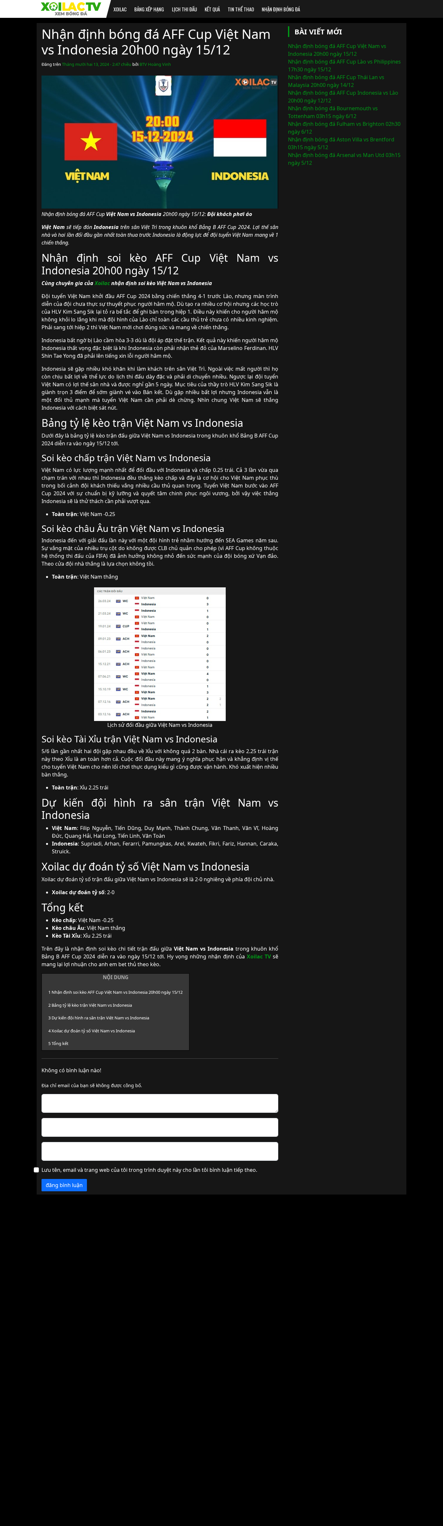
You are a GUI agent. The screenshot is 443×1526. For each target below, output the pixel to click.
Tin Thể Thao (241, 9)
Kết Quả (212, 9)
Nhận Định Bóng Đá (281, 9)
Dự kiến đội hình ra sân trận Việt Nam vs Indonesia (98, 1018)
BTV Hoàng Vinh (155, 64)
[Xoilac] (71, 9)
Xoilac (120, 9)
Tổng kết (58, 1043)
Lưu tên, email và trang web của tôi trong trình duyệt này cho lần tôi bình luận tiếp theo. (149, 1169)
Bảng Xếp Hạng (149, 9)
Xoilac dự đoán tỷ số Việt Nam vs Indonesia (91, 1031)
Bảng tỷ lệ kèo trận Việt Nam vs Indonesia (90, 1005)
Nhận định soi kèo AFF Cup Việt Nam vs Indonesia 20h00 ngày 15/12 (115, 992)
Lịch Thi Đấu (184, 9)
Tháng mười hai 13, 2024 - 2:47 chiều (96, 64)
